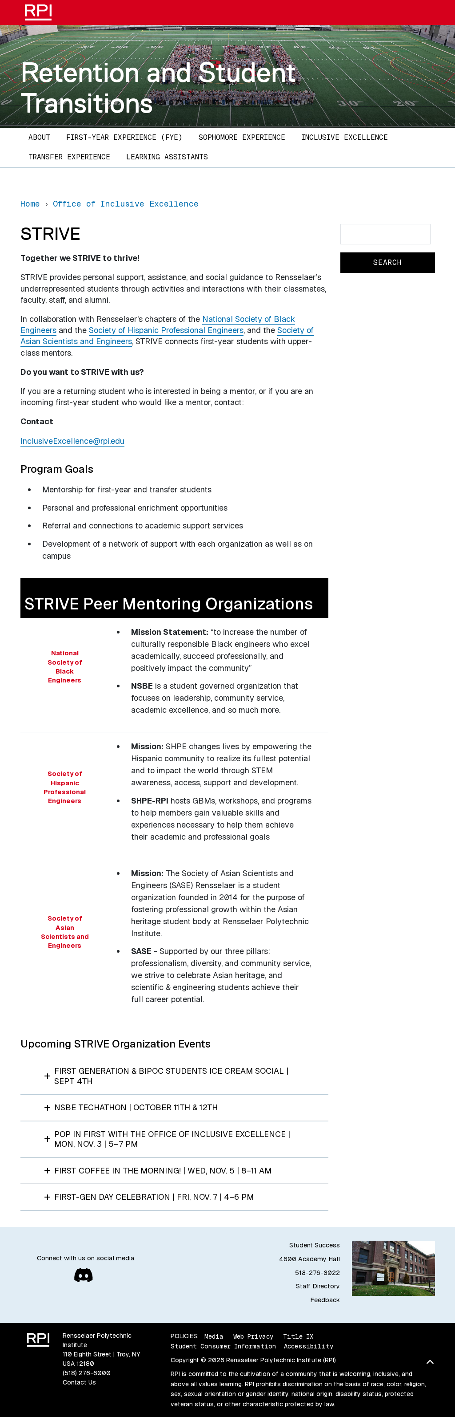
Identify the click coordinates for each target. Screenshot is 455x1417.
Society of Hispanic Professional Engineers (166, 330)
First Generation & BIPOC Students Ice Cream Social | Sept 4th (171, 1076)
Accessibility (308, 1346)
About (39, 137)
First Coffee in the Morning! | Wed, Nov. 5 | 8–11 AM (162, 1170)
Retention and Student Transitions (158, 87)
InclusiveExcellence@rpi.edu (72, 441)
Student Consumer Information (223, 1346)
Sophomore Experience (242, 137)
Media (214, 1336)
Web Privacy (253, 1336)
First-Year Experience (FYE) (124, 137)
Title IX (298, 1336)
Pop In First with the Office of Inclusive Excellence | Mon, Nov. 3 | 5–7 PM (172, 1139)
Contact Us (79, 1382)
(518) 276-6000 (87, 1373)
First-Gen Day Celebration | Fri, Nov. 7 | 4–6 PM (154, 1197)
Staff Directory (318, 1286)
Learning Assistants (167, 157)
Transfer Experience (69, 157)
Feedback (325, 1300)
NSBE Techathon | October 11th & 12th (136, 1107)
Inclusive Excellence (344, 137)
